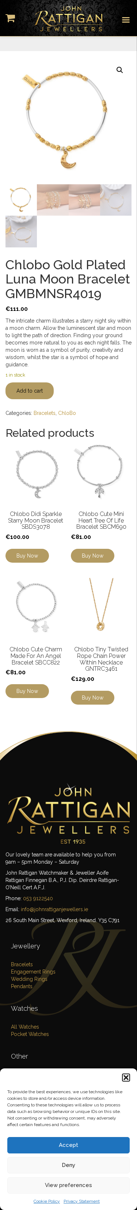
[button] (126, 1077)
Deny (68, 1165)
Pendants (22, 986)
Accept (68, 1145)
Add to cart (29, 391)
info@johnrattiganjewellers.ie (54, 909)
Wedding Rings (29, 979)
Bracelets (45, 413)
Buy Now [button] (27, 556)
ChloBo (67, 413)
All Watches (25, 1027)
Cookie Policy (47, 1201)
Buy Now (92, 556)
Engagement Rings (33, 972)
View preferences (68, 1185)
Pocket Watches (30, 1034)
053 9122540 (38, 898)
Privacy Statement (82, 1201)
